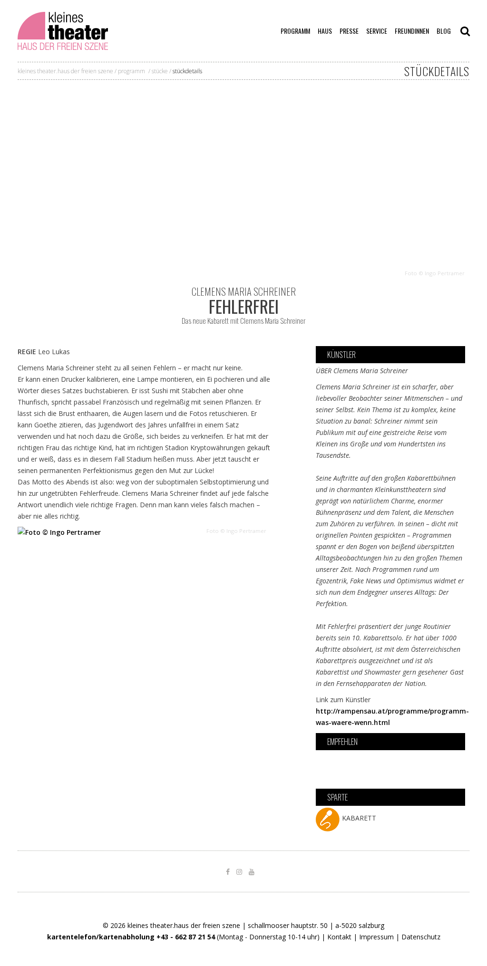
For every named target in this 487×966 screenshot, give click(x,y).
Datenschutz (420, 936)
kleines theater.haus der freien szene (65, 71)
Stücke (160, 71)
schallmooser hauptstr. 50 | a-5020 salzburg (316, 925)
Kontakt (339, 936)
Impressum (376, 936)
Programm (131, 71)
